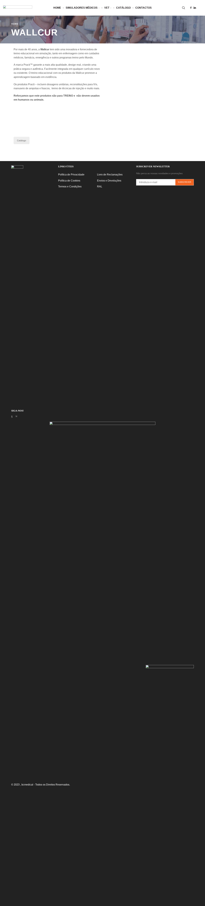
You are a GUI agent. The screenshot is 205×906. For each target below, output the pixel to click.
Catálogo (123, 7)
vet (106, 7)
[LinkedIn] (195, 8)
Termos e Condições (70, 186)
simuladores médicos (82, 7)
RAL (99, 186)
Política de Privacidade (71, 174)
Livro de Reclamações (110, 174)
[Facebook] (191, 8)
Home (14, 24)
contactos (143, 7)
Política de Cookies (69, 180)
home (57, 7)
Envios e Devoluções (109, 180)
